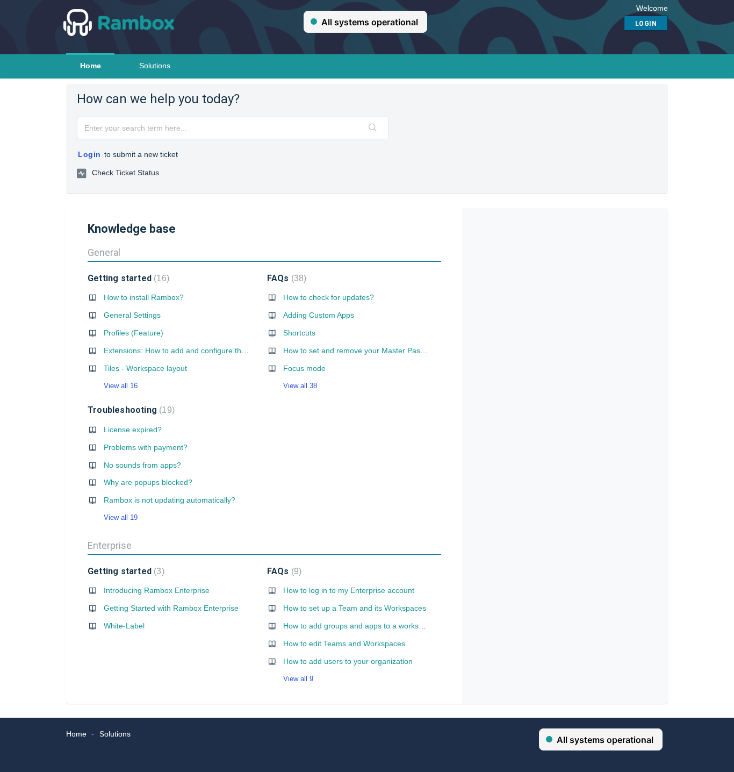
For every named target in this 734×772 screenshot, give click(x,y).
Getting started (127, 278)
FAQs (285, 278)
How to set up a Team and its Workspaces (354, 608)
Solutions (154, 65)
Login (89, 154)
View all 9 (298, 679)
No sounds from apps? (142, 465)
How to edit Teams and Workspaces (344, 643)
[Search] (372, 128)
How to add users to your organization (348, 661)
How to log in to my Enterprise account (348, 590)
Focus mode (304, 368)
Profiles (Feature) (133, 332)
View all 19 (121, 517)
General (104, 252)
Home (90, 65)
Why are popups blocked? (148, 482)
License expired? (133, 429)
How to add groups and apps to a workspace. (360, 625)
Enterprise (110, 545)
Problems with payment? (146, 447)
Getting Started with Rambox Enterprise (171, 608)
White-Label (124, 625)
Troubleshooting (130, 410)
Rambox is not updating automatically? (169, 500)
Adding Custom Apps (318, 315)
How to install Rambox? (144, 297)
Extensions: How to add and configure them (178, 350)
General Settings (132, 315)
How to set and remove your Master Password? (364, 350)
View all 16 (121, 386)
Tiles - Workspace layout (145, 368)
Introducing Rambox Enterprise (157, 590)
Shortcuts (299, 332)
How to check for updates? (328, 297)
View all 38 (300, 386)
